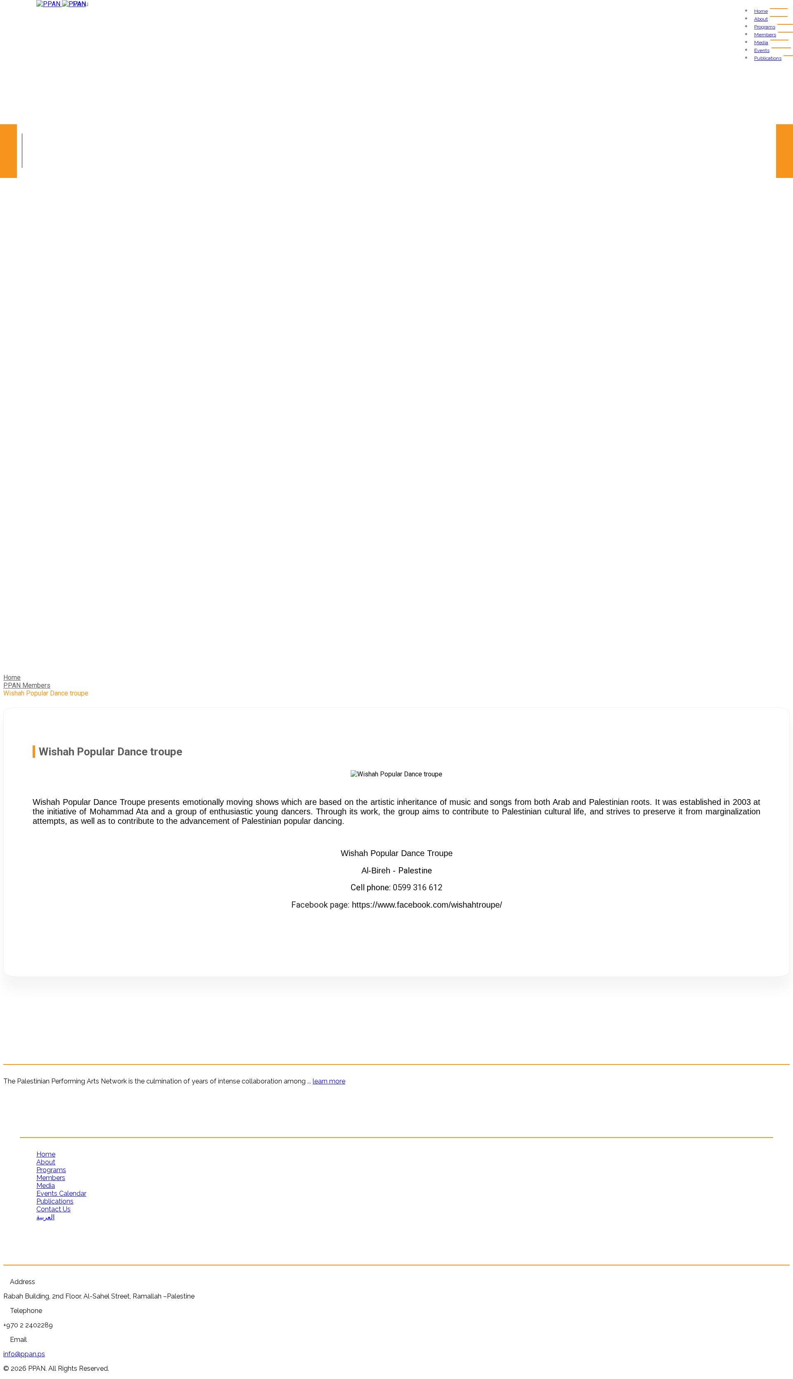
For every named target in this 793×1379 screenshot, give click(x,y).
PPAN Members (26, 685)
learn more (329, 1081)
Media (761, 42)
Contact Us (53, 1209)
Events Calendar (61, 1193)
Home (761, 11)
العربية (45, 1217)
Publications (767, 58)
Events (761, 50)
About (761, 19)
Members (765, 35)
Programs (764, 27)
